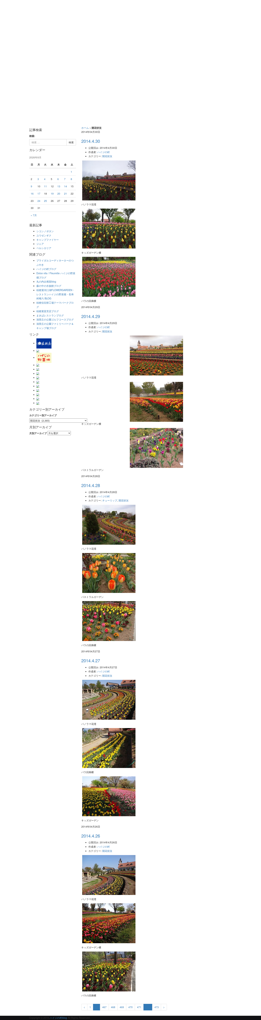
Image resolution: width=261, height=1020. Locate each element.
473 (156, 1007)
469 (122, 1007)
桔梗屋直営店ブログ (47, 311)
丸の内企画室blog (46, 281)
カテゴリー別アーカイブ (43, 415)
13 (58, 186)
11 (45, 186)
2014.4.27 (90, 660)
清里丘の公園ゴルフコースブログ (55, 319)
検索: (32, 136)
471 (139, 1007)
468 (113, 1007)
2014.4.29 (90, 316)
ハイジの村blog (58, 1017)
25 (45, 201)
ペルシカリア (43, 248)
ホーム (85, 127)
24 (38, 201)
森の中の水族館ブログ (48, 286)
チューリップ (109, 500)
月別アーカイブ (38, 433)
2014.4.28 (90, 485)
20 (58, 193)
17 (38, 193)
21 (65, 193)
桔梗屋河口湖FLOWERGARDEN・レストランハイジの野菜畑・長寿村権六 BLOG (55, 294)
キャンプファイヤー (47, 239)
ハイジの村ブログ (46, 269)
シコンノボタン (45, 231)
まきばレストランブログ (50, 315)
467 (104, 1007)
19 (52, 193)
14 (65, 186)
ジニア (40, 243)
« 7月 (34, 215)
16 (32, 193)
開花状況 (107, 156)
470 (130, 1007)
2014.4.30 (90, 141)
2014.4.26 (90, 836)
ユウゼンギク (43, 235)
